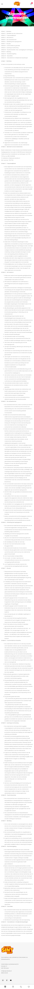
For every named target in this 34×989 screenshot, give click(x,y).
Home (9, 21)
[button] (31, 4)
